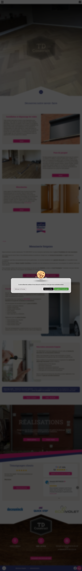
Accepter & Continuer (61, 289)
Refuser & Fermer (20, 289)
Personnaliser (48, 289)
